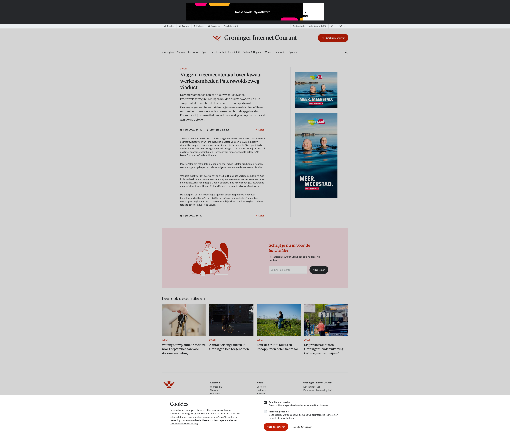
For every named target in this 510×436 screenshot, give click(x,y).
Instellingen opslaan (302, 426)
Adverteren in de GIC (317, 26)
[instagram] (332, 26)
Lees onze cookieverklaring (184, 423)
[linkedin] (345, 26)
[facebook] (336, 26)
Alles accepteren (276, 426)
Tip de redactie (299, 26)
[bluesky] (340, 26)
